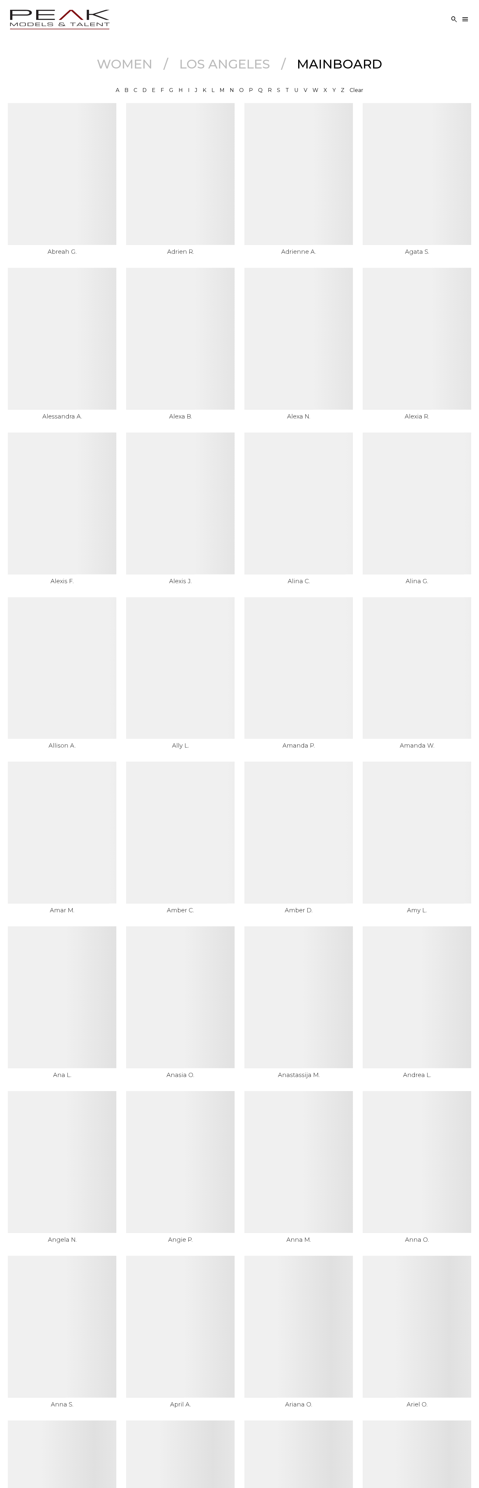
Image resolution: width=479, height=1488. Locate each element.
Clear (356, 90)
